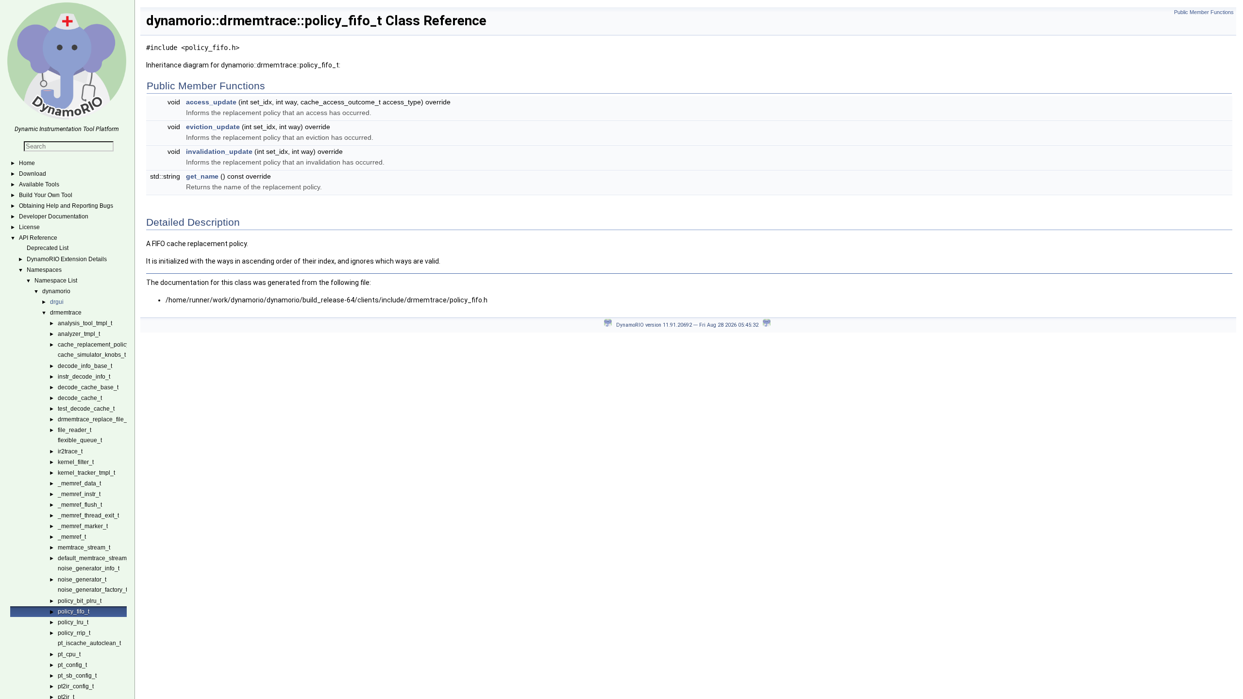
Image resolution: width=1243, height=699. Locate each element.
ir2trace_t (70, 451)
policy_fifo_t (73, 611)
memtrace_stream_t (84, 547)
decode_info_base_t (85, 366)
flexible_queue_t (80, 440)
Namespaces (44, 269)
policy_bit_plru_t (79, 601)
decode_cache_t (80, 398)
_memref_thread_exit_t (88, 515)
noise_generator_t (82, 579)
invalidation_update (219, 151)
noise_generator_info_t (88, 568)
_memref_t (72, 536)
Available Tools (39, 184)
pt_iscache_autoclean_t (89, 643)
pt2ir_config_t (76, 686)
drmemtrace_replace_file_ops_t (100, 419)
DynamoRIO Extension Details (67, 259)
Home (27, 163)
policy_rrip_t (74, 633)
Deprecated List (47, 248)
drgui (57, 302)
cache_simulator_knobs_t (92, 354)
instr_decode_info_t (84, 376)
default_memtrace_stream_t (95, 558)
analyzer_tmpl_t (79, 334)
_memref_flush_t (80, 504)
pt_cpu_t (69, 654)
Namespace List (55, 280)
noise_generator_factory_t (92, 589)
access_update (211, 102)
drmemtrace (66, 312)
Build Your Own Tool (45, 195)
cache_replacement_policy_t (96, 344)
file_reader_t (74, 430)
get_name (202, 176)
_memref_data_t (79, 483)
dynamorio (56, 291)
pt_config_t (72, 665)
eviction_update (213, 127)
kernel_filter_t (76, 462)
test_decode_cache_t (86, 408)
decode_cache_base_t (88, 387)
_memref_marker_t (83, 526)
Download (32, 173)
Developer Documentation (53, 216)
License (29, 227)
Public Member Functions (1204, 12)
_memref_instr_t (79, 494)
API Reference (38, 237)
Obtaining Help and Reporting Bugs (66, 205)
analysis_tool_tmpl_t (85, 323)
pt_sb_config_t (77, 675)
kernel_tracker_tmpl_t (86, 472)
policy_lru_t (73, 622)
